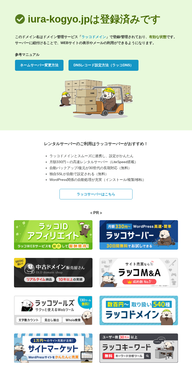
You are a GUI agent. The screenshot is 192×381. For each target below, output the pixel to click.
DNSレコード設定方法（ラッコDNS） (104, 65)
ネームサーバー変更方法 (39, 65)
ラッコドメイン (94, 37)
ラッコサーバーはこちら (96, 194)
